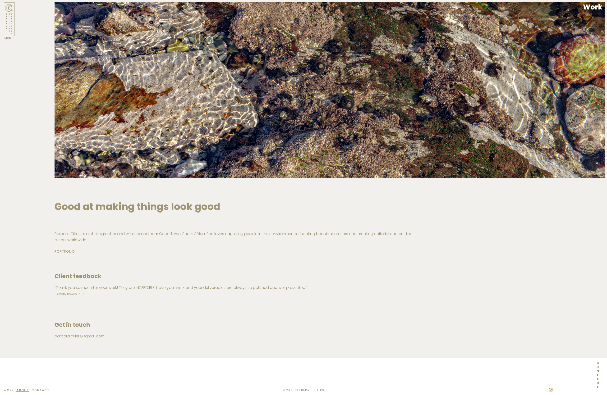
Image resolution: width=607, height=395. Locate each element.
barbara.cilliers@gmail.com (80, 336)
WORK (9, 390)
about (22, 390)
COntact (597, 375)
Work (592, 7)
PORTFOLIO (65, 251)
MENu (9, 38)
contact (41, 390)
